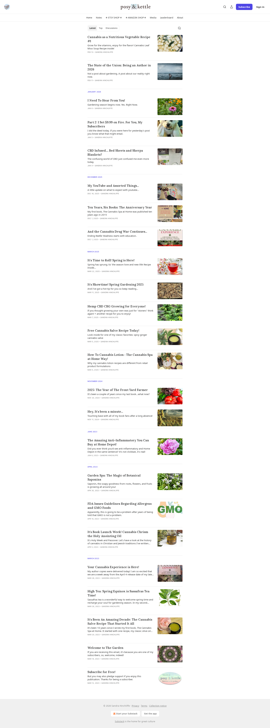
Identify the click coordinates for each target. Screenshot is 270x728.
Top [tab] (100, 28)
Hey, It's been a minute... (105, 411)
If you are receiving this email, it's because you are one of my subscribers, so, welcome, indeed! (120, 653)
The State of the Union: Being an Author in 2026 (119, 67)
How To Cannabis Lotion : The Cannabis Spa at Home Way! (120, 357)
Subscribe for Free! (101, 672)
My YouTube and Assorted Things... (113, 186)
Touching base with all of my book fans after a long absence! (120, 415)
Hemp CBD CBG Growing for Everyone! (117, 306)
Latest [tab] (92, 28)
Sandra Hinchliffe (104, 52)
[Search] (225, 7)
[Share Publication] (231, 7)
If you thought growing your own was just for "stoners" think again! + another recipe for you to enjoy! (120, 312)
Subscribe (244, 6)
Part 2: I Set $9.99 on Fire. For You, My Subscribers (115, 124)
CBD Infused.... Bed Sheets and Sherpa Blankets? (115, 152)
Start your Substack (127, 713)
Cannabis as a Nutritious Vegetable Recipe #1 (119, 39)
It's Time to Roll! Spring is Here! (111, 260)
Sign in (260, 6)
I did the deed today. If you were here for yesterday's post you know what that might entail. (119, 132)
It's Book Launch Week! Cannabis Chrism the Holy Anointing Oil (118, 534)
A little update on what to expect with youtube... (113, 189)
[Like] (90, 687)
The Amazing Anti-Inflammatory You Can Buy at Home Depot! (118, 442)
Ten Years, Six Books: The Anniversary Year (120, 207)
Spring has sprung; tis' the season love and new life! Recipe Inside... (119, 266)
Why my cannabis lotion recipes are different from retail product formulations (118, 364)
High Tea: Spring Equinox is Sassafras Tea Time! (119, 593)
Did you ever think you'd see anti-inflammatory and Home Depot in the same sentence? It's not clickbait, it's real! (119, 450)
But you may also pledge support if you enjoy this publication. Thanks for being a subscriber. (114, 678)
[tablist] (103, 28)
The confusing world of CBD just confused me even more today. (118, 160)
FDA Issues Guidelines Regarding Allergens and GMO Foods (120, 506)
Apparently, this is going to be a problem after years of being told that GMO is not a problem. (120, 513)
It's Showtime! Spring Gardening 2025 (116, 284)
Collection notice (158, 705)
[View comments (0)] (111, 56)
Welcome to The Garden (105, 648)
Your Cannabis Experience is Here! (113, 567)
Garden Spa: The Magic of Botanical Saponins (114, 477)
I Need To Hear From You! (106, 100)
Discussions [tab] (111, 28)
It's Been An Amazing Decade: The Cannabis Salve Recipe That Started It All (120, 621)
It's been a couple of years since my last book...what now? (119, 394)
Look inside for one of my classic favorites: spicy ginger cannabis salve (117, 336)
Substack (119, 721)
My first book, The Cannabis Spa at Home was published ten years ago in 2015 (120, 213)
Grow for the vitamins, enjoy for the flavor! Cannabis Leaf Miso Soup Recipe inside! (118, 47)
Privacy (135, 705)
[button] (89, 17)
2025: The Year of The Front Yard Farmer (118, 390)
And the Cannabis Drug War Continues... (117, 231)
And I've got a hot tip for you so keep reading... (113, 288)
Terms (144, 705)
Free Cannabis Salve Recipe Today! (113, 330)
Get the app (150, 713)
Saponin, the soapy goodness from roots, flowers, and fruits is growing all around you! (120, 485)
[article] (135, 46)
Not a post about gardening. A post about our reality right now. (119, 75)
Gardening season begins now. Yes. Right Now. (113, 104)
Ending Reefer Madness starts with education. (112, 235)
